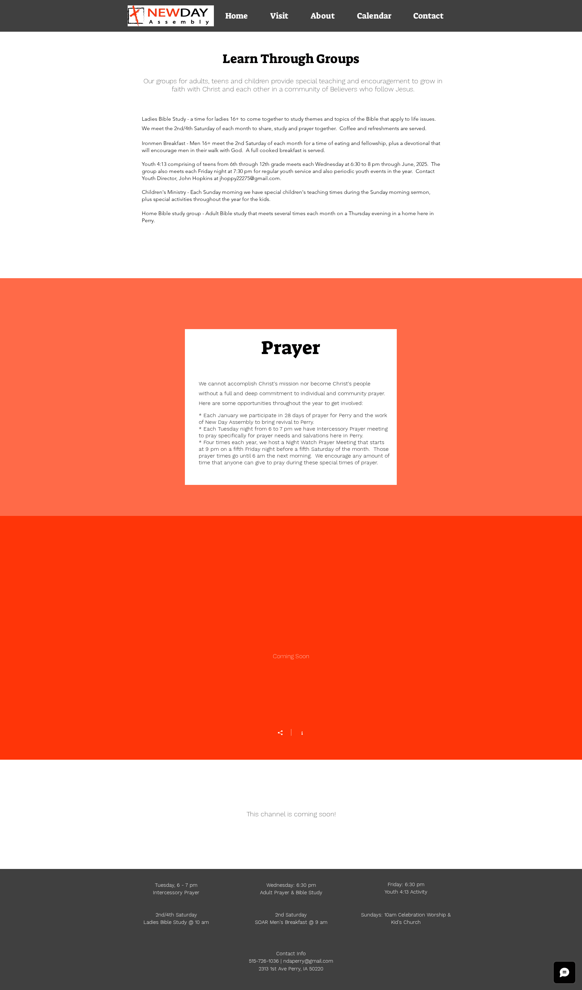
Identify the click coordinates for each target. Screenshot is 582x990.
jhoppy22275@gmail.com (250, 178)
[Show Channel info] (298, 732)
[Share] (283, 732)
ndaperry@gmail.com (308, 961)
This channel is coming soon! (291, 814)
